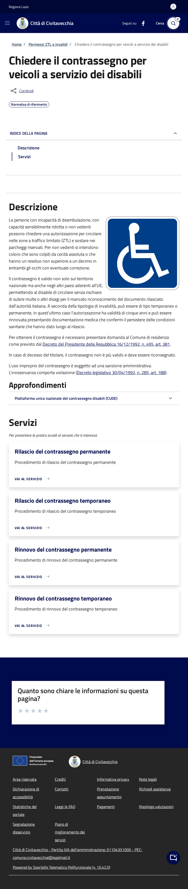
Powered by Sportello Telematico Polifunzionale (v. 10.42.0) (61, 867)
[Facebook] (141, 23)
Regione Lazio (19, 6)
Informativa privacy (113, 779)
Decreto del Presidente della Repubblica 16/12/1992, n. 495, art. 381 (106, 344)
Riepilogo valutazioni (156, 807)
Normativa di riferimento (29, 104)
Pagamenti (106, 807)
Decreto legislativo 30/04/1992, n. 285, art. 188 (121, 372)
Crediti (60, 779)
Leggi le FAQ (65, 807)
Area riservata (24, 779)
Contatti (62, 789)
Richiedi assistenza (155, 789)
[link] (33, 478)
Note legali (148, 779)
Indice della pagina (28, 133)
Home (17, 44)
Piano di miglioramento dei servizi (70, 832)
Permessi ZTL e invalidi (48, 44)
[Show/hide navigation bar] (7, 23)
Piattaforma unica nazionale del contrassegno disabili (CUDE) (66, 398)
